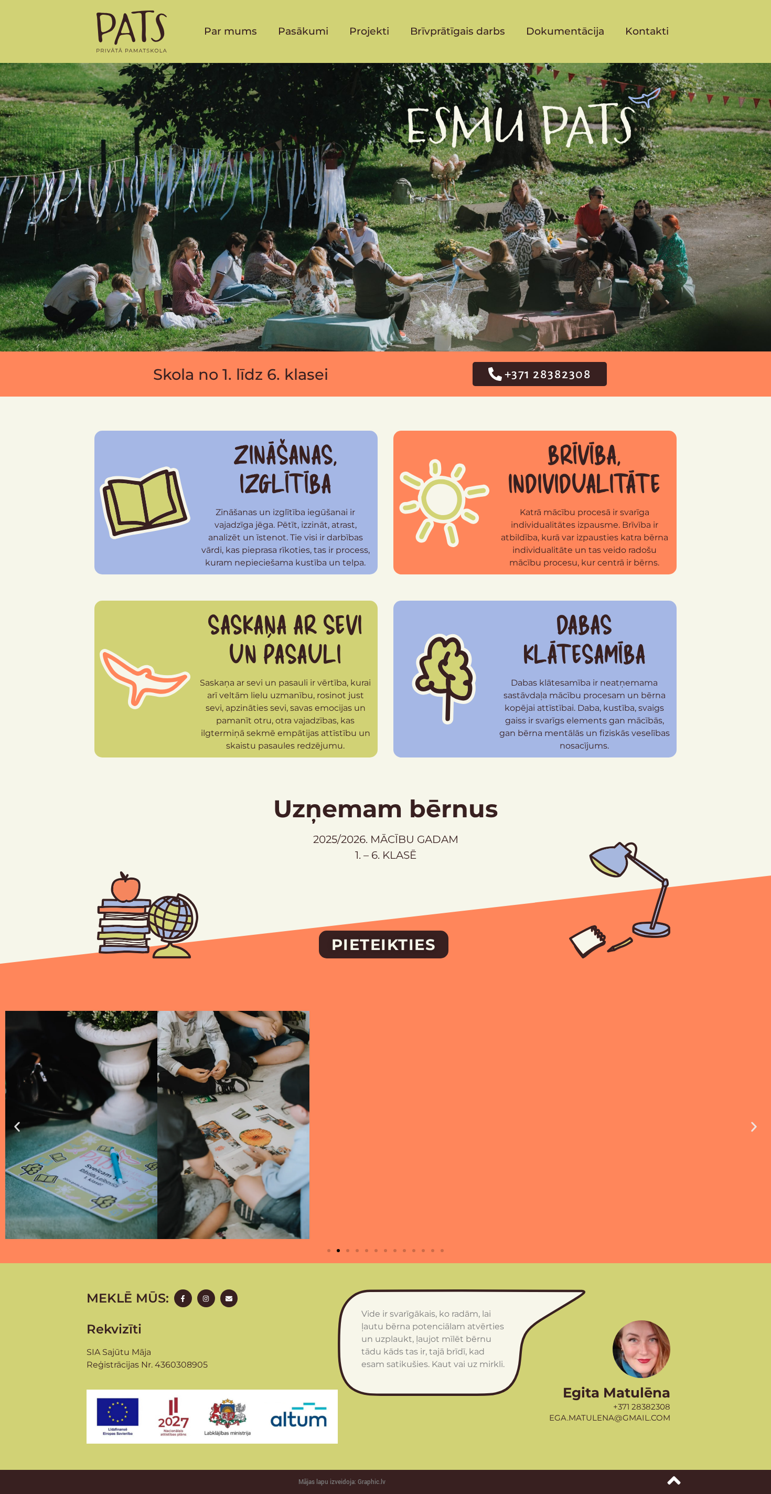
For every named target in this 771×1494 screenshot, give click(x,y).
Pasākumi (303, 31)
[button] (17, 1126)
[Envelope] (229, 1298)
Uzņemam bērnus (385, 809)
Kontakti (647, 31)
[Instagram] (206, 1298)
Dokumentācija (565, 31)
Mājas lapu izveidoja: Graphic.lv (341, 1482)
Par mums (230, 31)
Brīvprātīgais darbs (457, 31)
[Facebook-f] (183, 1298)
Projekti (369, 31)
